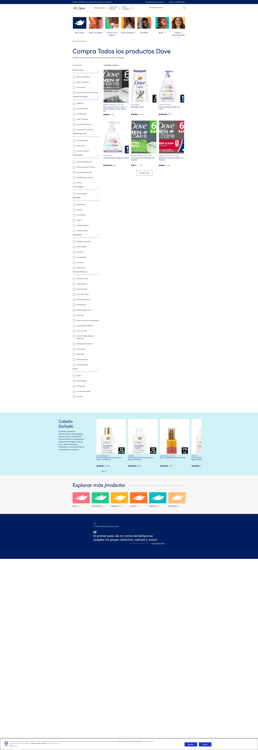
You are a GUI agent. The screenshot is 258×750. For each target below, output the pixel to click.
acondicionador (82, 109)
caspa (79, 220)
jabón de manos (83, 82)
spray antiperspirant (84, 162)
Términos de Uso (122, 741)
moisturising (81, 204)
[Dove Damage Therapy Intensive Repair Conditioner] (111, 440)
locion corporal (82, 140)
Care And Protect (83, 294)
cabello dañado (83, 225)
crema (79, 183)
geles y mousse (82, 119)
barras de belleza (83, 77)
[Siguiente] (112, 471)
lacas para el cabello (85, 130)
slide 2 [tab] (104, 471)
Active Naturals (82, 359)
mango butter (82, 257)
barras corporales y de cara (87, 93)
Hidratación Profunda (85, 344)
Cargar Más (144, 173)
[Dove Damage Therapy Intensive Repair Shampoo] (143, 440)
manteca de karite (84, 241)
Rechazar (191, 744)
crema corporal (83, 151)
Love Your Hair (82, 331)
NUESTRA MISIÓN (113, 8)
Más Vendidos (82, 381)
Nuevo (79, 376)
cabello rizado (82, 231)
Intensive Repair (82, 365)
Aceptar (205, 744)
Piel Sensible (173, 506)
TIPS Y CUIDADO (126, 8)
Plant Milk (80, 354)
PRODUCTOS (99, 8)
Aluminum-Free (82, 279)
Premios (80, 396)
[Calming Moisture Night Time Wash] (116, 137)
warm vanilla (81, 247)
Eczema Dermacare (84, 310)
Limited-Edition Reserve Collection (85, 337)
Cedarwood (81, 268)
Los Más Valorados (83, 391)
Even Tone (80, 315)
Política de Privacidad (135, 741)
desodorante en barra (85, 177)
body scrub (81, 146)
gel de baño (81, 87)
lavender (80, 262)
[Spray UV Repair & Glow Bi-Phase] (174, 440)
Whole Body (81, 349)
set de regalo (82, 194)
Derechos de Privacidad (38, 743)
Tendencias (81, 386)
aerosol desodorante (84, 172)
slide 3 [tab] (106, 471)
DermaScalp (81, 305)
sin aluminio (81, 215)
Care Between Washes (85, 326)
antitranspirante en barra (86, 167)
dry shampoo (82, 114)
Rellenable (153, 506)
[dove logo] (79, 8)
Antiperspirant (82, 284)
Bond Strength (82, 289)
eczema (79, 210)
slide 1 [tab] (102, 471)
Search (184, 7)
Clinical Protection (83, 299)
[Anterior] (97, 471)
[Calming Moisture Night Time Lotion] (171, 86)
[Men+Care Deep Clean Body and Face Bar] (171, 137)
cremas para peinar (84, 124)
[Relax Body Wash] (144, 86)
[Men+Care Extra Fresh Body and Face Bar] (144, 137)
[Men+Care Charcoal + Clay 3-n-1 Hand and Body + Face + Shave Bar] (116, 86)
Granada (80, 252)
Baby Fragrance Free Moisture (88, 320)
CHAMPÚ (80, 103)
